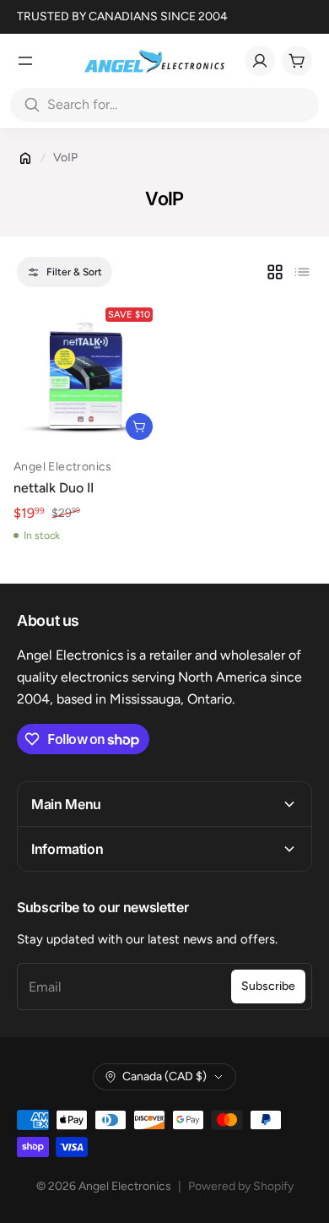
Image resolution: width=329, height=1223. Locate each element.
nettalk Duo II (53, 488)
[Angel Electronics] (154, 61)
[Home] (25, 157)
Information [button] (67, 848)
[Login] (260, 61)
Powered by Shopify (241, 1186)
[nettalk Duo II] (86, 374)
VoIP (65, 157)
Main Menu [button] (66, 804)
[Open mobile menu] (25, 61)
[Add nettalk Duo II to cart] (139, 426)
